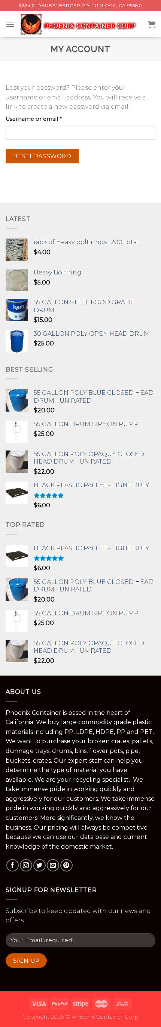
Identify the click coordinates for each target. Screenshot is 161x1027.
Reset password (42, 156)
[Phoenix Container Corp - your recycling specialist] (81, 24)
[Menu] (10, 24)
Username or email (46, 118)
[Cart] (151, 24)
